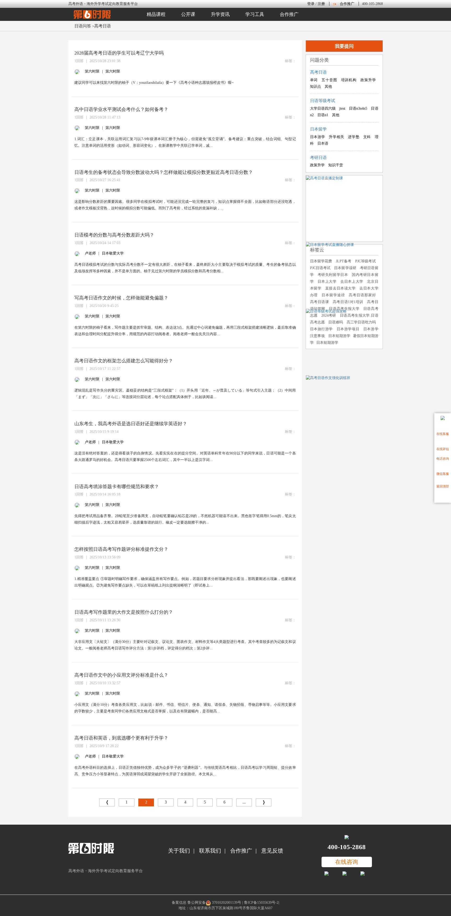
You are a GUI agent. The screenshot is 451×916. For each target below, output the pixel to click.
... (244, 802)
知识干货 (335, 165)
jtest (342, 108)
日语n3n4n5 (358, 108)
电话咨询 (442, 458)
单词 (314, 80)
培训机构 (349, 80)
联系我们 (210, 851)
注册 (321, 4)
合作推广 (347, 4)
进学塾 (353, 137)
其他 (328, 86)
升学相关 (336, 137)
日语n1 (322, 115)
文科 (367, 137)
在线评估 (442, 449)
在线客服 (442, 434)
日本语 (322, 143)
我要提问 (344, 46)
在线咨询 (346, 862)
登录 (310, 4)
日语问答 (82, 26)
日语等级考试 (322, 100)
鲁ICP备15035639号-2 (261, 903)
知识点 (315, 86)
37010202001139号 (226, 903)
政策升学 (368, 80)
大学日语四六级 (323, 108)
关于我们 (179, 851)
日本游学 (317, 137)
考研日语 (318, 157)
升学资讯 (220, 14)
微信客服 (442, 474)
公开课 (188, 14)
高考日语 (102, 26)
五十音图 (329, 80)
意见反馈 (272, 851)
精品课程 (156, 14)
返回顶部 (442, 486)
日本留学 (318, 129)
